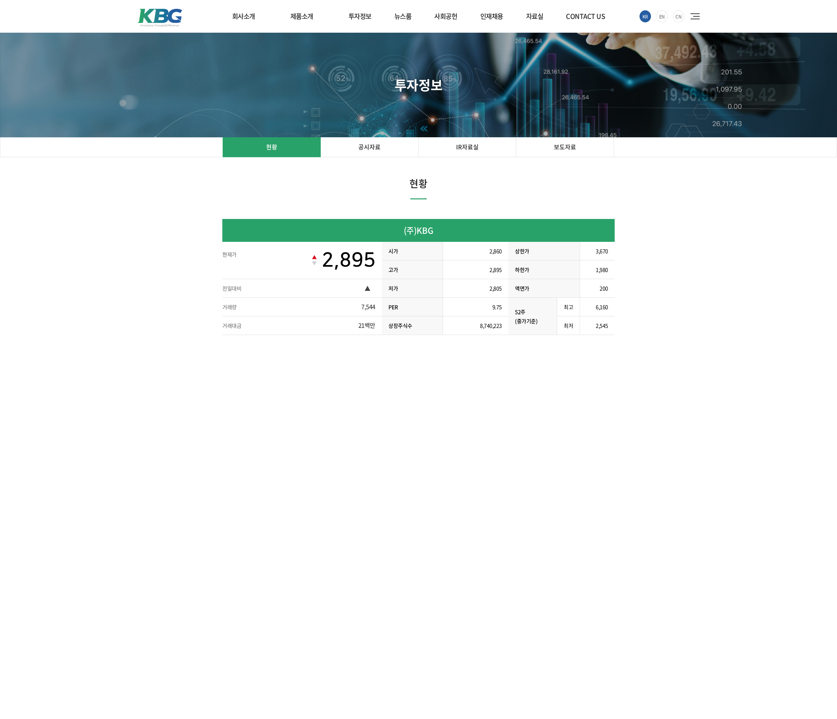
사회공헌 (445, 16)
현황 (271, 146)
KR (645, 16)
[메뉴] (696, 16)
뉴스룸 (403, 16)
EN (662, 16)
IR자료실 (467, 146)
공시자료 (369, 146)
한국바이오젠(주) (159, 18)
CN (678, 16)
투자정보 (360, 16)
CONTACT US (585, 16)
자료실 (534, 16)
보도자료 (565, 146)
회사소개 (243, 16)
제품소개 (301, 16)
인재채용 (491, 16)
